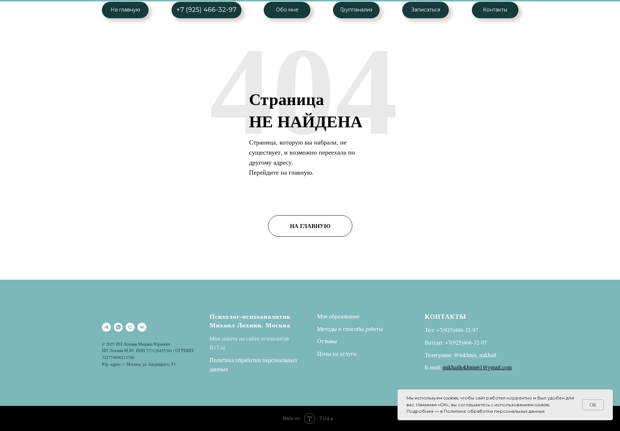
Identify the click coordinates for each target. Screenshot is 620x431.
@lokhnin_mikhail (475, 355)
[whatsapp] (118, 327)
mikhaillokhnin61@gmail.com (477, 367)
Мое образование (338, 316)
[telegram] (106, 327)
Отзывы (327, 341)
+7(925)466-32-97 (457, 329)
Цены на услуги (337, 353)
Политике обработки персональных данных (494, 411)
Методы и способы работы (350, 328)
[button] (425, 10)
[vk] (141, 327)
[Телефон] (130, 327)
